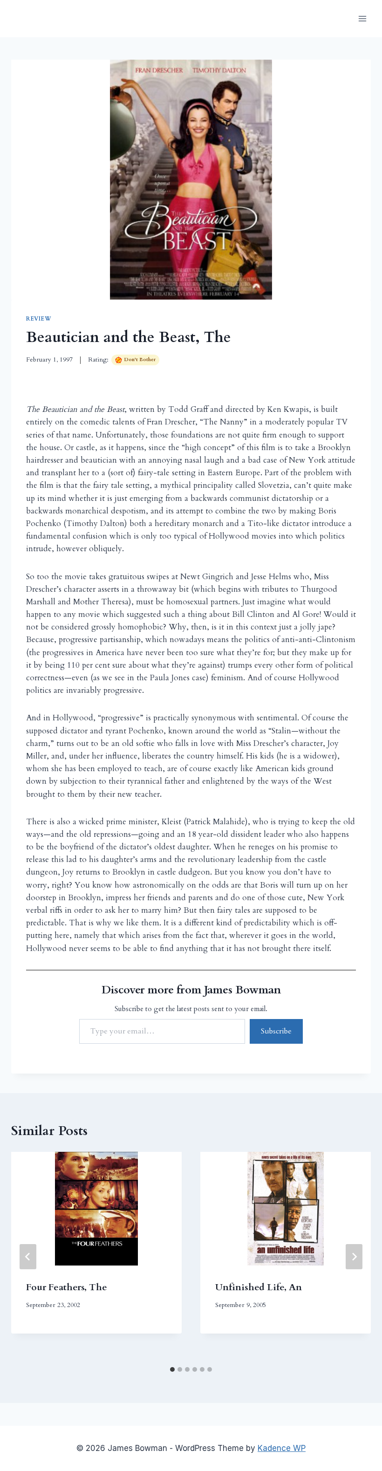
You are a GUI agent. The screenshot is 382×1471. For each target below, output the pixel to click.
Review (39, 318)
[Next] (354, 1256)
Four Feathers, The (66, 1287)
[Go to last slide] (28, 1256)
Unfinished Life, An (258, 1287)
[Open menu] (362, 18)
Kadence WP (282, 1448)
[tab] (172, 1369)
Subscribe (276, 1031)
